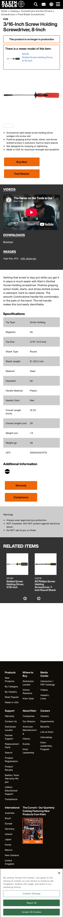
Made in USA (12, 702)
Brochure (8, 242)
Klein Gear (28, 698)
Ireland (8, 834)
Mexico (8, 850)
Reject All (31, 902)
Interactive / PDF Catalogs (47, 682)
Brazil (8, 818)
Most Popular (12, 697)
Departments (47, 721)
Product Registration (11, 759)
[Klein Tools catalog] (39, 831)
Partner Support (9, 737)
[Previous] (24, 598)
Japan (8, 839)
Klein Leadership (28, 750)
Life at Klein (46, 732)
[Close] (59, 873)
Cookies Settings (31, 893)
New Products (9, 679)
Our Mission (29, 721)
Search (8, 752)
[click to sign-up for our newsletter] (44, 4)
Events (26, 744)
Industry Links (44, 696)
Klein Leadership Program (46, 746)
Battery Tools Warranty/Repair (12, 778)
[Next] (38, 598)
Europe (8, 823)
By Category (11, 686)
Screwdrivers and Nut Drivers (36, 11)
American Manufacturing (30, 730)
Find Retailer (21, 174)
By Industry (11, 691)
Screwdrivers (8, 14)
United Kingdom (9, 862)
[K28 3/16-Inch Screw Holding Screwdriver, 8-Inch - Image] (31, 122)
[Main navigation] (57, 4)
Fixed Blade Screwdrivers (31, 14)
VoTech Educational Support (11, 790)
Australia (9, 813)
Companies (28, 716)
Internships (46, 737)
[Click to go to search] (36, 5)
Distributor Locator (28, 682)
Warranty (21, 485)
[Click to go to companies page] (51, 4)
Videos (44, 689)
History (26, 738)
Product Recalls (9, 768)
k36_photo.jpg (28, 258)
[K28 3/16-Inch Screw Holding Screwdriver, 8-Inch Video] (4, 125)
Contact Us (11, 721)
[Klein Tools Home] (12, 6)
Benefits (44, 726)
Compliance (21, 497)
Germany (10, 828)
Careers (44, 716)
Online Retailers (27, 691)
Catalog (14, 11)
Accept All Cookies (31, 912)
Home (4, 11)
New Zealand (12, 855)
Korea (8, 844)
